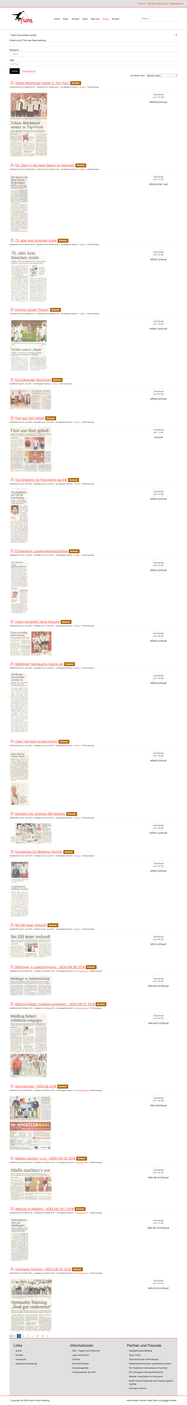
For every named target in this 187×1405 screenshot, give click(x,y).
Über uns (95, 19)
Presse (106, 19)
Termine (75, 19)
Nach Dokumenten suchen (24, 35)
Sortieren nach (138, 75)
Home (57, 19)
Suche (15, 71)
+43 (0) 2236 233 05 (157, 3)
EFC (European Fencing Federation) (146, 1372)
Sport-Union (135, 1355)
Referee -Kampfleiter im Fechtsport (146, 1376)
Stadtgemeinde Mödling (140, 1350)
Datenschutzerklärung (26, 1363)
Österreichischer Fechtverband (143, 1359)
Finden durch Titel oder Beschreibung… (28, 40)
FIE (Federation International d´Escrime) (148, 1368)
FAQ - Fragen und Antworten (86, 1350)
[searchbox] (93, 54)
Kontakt (115, 19)
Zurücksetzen (29, 71)
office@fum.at (176, 3)
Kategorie (14, 50)
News (65, 19)
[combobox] (158, 18)
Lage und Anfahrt (80, 1355)
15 (43, 1336)
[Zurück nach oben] (182, 1400)
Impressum (21, 1359)
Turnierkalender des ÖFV (84, 1372)
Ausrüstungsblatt (80, 1368)
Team (85, 19)
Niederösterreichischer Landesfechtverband (150, 1363)
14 (37, 1336)
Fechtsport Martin (137, 1388)
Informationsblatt (80, 1363)
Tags (12, 60)
